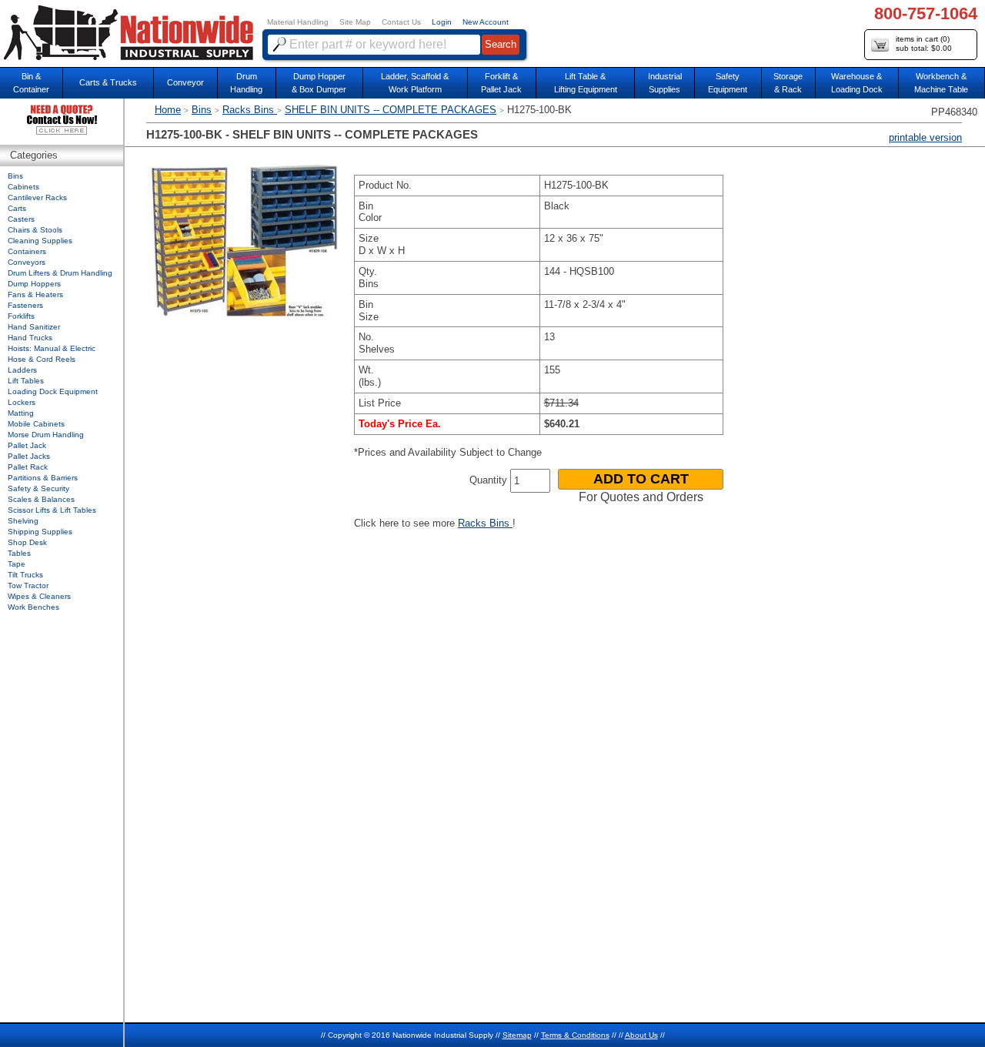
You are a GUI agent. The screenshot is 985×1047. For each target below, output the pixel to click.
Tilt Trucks (25, 574)
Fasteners (25, 305)
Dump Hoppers (34, 283)
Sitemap (517, 1035)
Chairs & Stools (35, 230)
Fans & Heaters (35, 294)
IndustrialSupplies (665, 83)
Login (442, 22)
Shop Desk (27, 542)
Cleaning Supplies (40, 240)
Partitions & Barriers (43, 477)
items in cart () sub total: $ (924, 43)
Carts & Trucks (108, 82)
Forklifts (21, 316)
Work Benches (33, 607)
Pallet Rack (28, 467)
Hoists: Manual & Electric (51, 348)
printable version (925, 137)
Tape (16, 564)
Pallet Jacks (29, 456)
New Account (485, 22)
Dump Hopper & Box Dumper (319, 83)
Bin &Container (31, 83)
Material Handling (298, 22)
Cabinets (23, 186)
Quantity (488, 480)
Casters (21, 219)
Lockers (21, 402)
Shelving (23, 521)
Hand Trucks (30, 337)
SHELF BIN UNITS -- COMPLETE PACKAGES (390, 109)
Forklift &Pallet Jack (501, 83)
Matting (21, 413)
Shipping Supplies (40, 531)
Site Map (355, 22)
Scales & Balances (41, 499)
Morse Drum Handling (46, 434)
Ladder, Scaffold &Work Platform (415, 83)
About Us (641, 1035)
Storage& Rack (788, 83)
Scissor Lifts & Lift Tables (52, 510)
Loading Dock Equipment (53, 391)
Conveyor (185, 82)
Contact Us (401, 22)
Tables (19, 553)
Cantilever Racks (37, 197)
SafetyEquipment (727, 83)
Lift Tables (26, 380)
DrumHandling (246, 83)
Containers (27, 251)
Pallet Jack (27, 445)
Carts (17, 208)
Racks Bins (249, 109)
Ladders (22, 370)
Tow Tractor (28, 585)
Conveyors (26, 262)
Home (168, 109)
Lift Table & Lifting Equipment (585, 83)
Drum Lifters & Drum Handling (60, 273)
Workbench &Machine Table (941, 83)
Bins (202, 109)
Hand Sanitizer (34, 327)
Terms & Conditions (575, 1035)
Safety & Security (38, 488)
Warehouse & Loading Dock (857, 83)
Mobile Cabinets (36, 424)
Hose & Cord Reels (41, 359)
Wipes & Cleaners (39, 596)
